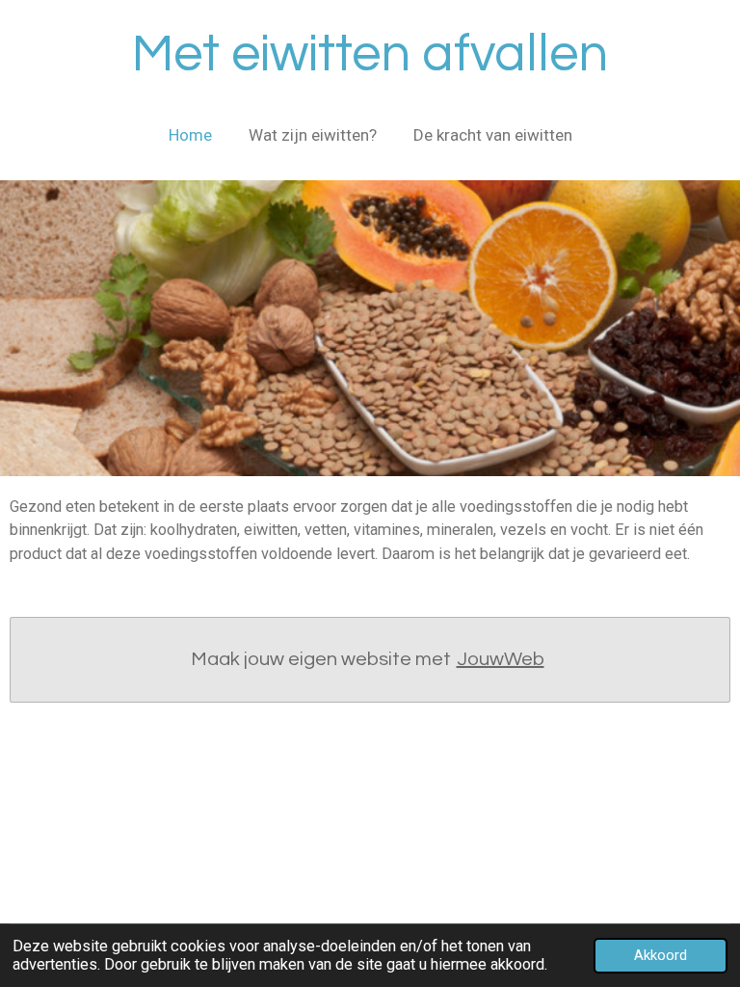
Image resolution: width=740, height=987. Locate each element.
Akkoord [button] (660, 955)
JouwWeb (500, 659)
